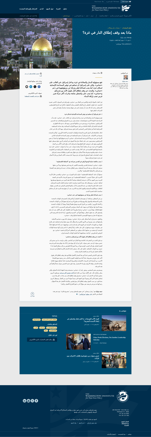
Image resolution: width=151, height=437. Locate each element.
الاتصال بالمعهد (125, 421)
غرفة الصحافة (125, 423)
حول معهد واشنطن (92, 423)
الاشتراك (126, 425)
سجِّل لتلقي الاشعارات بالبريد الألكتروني (40, 339)
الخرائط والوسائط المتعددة (28, 9)
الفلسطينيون (53, 330)
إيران (91, 16)
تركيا (46, 330)
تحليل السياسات (126, 28)
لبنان (87, 16)
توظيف (129, 434)
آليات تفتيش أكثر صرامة (67, 273)
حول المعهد (49, 9)
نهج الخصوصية (121, 434)
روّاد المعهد (73, 423)
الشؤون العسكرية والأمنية (116, 16)
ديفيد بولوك (123, 37)
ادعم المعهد (81, 423)
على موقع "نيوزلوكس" (85, 294)
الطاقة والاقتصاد (103, 16)
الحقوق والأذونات (111, 434)
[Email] (26, 86)
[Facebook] (39, 86)
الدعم (41, 9)
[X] (35, 86)
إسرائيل (42, 327)
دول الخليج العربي (78, 16)
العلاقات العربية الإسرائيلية (49, 319)
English (112, 40)
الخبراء (58, 9)
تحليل (65, 9)
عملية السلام (36, 319)
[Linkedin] (30, 86)
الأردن (35, 327)
